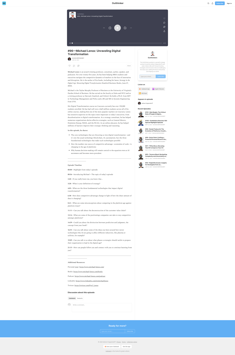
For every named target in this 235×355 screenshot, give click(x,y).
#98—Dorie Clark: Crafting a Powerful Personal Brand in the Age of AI (155, 138)
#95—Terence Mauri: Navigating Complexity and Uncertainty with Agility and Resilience (156, 155)
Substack (108, 351)
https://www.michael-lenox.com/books (88, 271)
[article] (152, 114)
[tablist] (76, 298)
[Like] (69, 66)
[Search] (208, 3)
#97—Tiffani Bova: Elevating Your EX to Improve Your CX (154, 147)
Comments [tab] (72, 298)
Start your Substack (112, 346)
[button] (104, 28)
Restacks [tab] (80, 298)
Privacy (119, 342)
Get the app (126, 346)
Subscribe (219, 3)
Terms (124, 342)
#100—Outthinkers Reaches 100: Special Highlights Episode (156, 121)
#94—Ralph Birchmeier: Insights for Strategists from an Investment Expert (156, 164)
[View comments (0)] (164, 23)
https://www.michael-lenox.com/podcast (90, 276)
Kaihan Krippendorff (78, 58)
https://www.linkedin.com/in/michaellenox (92, 281)
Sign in (229, 3)
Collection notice (132, 342)
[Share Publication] (212, 3)
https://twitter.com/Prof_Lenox (86, 285)
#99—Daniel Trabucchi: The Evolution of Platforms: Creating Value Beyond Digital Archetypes (156, 130)
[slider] (117, 43)
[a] (140, 114)
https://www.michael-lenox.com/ (91, 267)
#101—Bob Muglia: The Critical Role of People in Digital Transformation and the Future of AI (156, 113)
